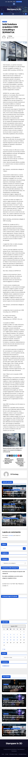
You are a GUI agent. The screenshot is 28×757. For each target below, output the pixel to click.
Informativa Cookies (13, 754)
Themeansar (13, 751)
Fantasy (10, 36)
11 (7, 637)
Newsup (21, 749)
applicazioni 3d (7, 504)
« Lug (3, 649)
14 (17, 637)
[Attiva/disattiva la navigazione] (13, 14)
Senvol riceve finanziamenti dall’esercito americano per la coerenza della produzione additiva (19, 462)
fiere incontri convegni (13, 518)
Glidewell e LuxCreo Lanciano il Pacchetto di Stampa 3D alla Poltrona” (9, 461)
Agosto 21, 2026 (8, 690)
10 (4, 637)
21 (17, 640)
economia (5, 21)
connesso (10, 535)
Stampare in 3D (14, 9)
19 (10, 640)
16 (23, 637)
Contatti (6, 754)
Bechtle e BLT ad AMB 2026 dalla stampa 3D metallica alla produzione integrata (13, 521)
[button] (23, 14)
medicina (18, 728)
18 (7, 640)
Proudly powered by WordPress (10, 749)
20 (14, 640)
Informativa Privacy (22, 754)
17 (4, 640)
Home (3, 754)
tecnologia (6, 684)
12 (10, 637)
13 (14, 637)
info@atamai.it (5, 665)
